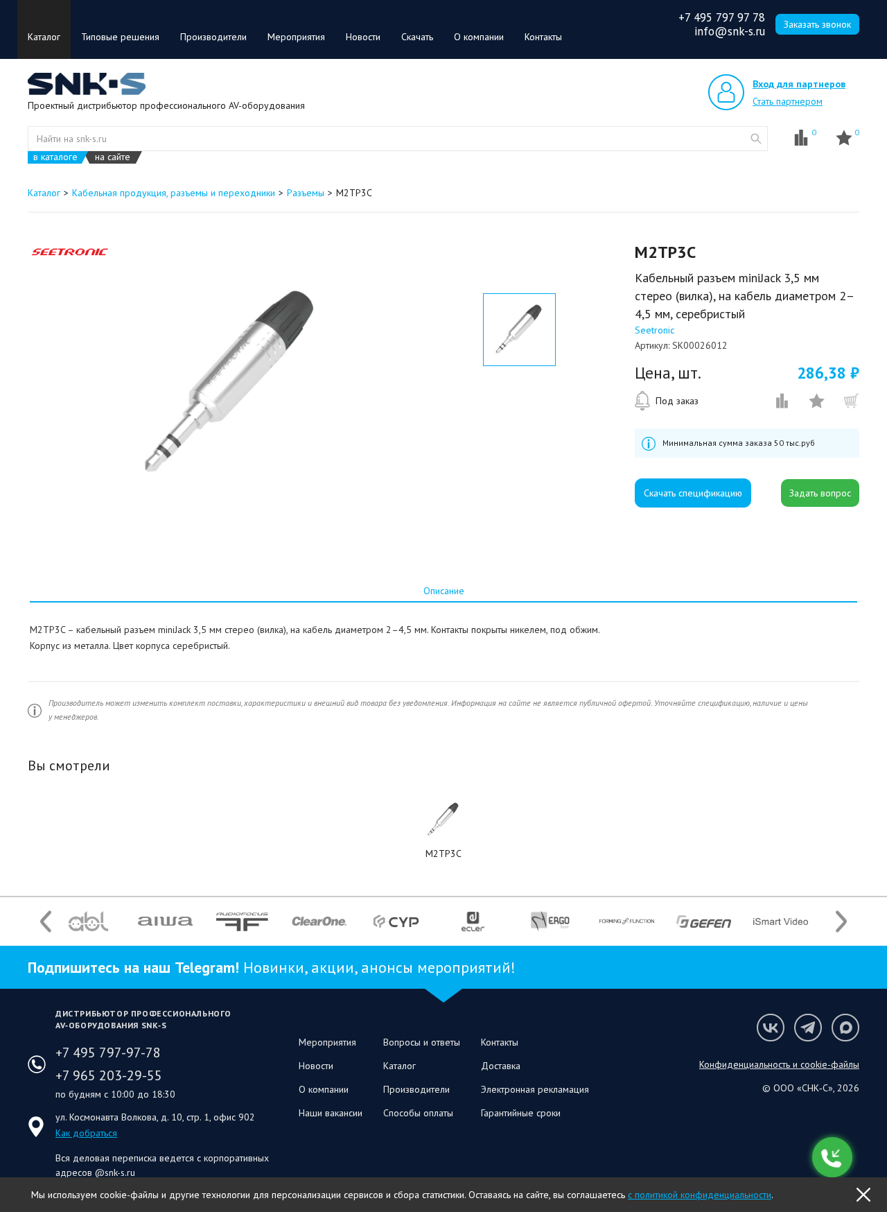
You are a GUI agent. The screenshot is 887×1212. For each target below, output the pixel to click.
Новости (363, 37)
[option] (231, 383)
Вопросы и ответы (421, 1042)
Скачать (417, 37)
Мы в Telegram (808, 1027)
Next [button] (841, 921)
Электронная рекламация (535, 1089)
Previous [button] (45, 921)
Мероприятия (296, 37)
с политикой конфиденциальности (699, 1194)
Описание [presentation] (443, 591)
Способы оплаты (418, 1113)
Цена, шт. (668, 373)
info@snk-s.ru (729, 31)
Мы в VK (770, 1027)
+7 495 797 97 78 (721, 17)
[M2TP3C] (443, 819)
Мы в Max (845, 1027)
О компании (479, 37)
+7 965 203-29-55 (108, 1075)
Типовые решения (120, 37)
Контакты (543, 37)
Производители (213, 37)
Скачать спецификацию (693, 493)
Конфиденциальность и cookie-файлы (779, 1064)
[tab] (443, 590)
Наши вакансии (330, 1113)
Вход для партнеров (799, 84)
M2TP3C (443, 853)
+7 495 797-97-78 (108, 1053)
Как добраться (86, 1133)
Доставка (500, 1065)
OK (863, 1194)
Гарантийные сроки (521, 1113)
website (756, 139)
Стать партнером (788, 101)
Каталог (44, 37)
